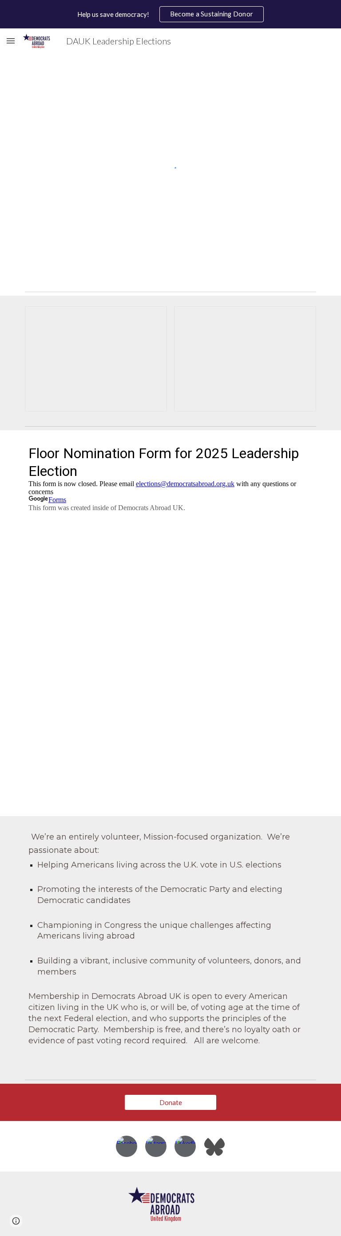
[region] (170, 14)
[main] (170, 946)
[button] (10, 40)
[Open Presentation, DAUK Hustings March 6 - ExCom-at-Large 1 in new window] (299, 317)
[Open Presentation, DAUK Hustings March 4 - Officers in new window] (150, 317)
